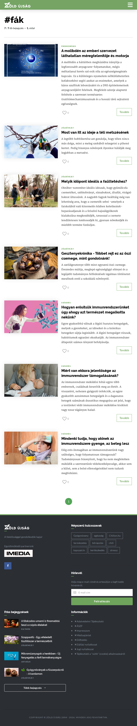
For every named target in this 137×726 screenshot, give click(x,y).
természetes (80, 542)
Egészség (66, 303)
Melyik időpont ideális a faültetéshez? (94, 181)
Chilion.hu (115, 535)
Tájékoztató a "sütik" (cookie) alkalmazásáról (100, 653)
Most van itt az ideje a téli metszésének (95, 132)
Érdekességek (68, 46)
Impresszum (83, 630)
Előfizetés (81, 639)
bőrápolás (97, 542)
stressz (114, 550)
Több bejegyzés (33, 687)
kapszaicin (79, 550)
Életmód (25, 629)
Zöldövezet (67, 128)
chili (111, 542)
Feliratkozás (102, 601)
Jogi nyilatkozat (85, 649)
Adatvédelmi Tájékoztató (90, 621)
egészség (98, 535)
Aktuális (25, 662)
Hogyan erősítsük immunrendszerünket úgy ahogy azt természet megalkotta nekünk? (95, 312)
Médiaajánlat (83, 635)
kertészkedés (97, 550)
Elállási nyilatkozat (86, 644)
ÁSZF (79, 625)
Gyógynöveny (80, 535)
